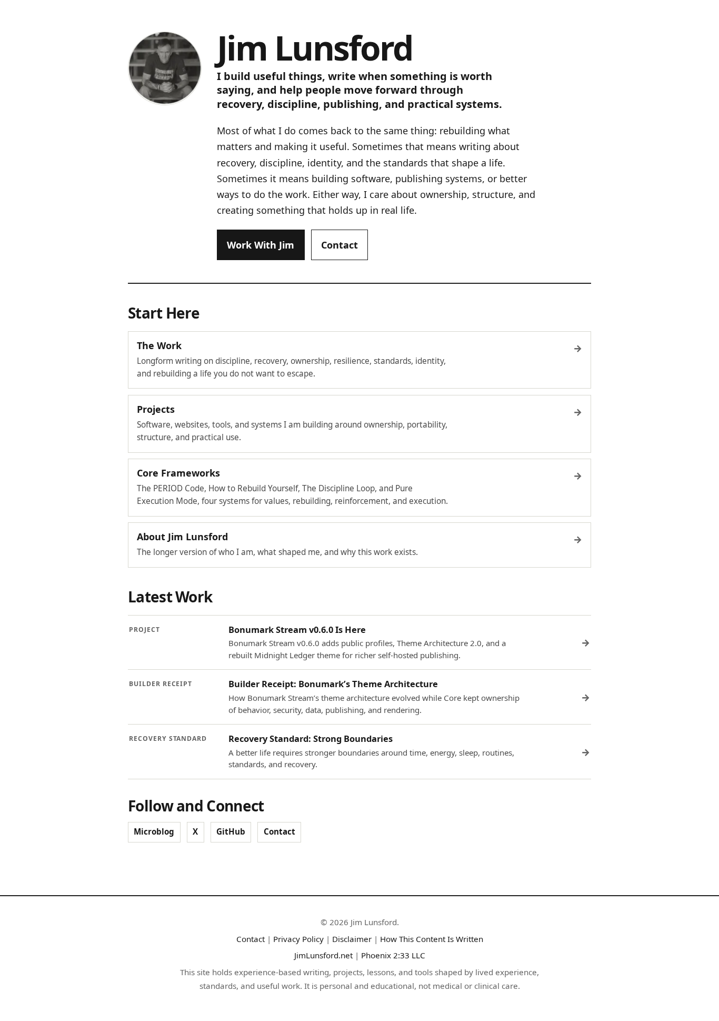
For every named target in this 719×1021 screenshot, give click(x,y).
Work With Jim (260, 245)
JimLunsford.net (323, 955)
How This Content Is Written (431, 939)
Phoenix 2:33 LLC (393, 955)
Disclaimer (352, 939)
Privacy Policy (298, 939)
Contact (339, 245)
